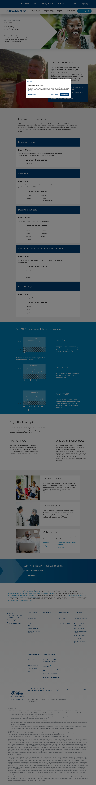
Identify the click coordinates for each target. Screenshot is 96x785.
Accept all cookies (64, 94)
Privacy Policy (30, 90)
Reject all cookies (54, 94)
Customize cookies (32, 94)
